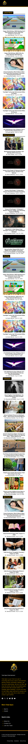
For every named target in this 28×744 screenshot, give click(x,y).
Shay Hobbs (11, 154)
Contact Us (7, 723)
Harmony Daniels (10, 417)
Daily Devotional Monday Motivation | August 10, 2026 (14, 609)
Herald (6, 711)
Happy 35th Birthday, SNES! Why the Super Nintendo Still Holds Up (14, 53)
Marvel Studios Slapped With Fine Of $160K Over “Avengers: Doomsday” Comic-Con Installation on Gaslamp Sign (14, 251)
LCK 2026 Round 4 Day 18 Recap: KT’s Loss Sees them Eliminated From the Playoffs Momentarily (14, 373)
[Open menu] (25, 3)
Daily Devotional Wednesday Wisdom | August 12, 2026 (14, 571)
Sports (6, 709)
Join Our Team (8, 725)
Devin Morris (10, 94)
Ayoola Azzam (11, 475)
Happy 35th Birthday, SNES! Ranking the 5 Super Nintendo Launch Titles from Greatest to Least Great (14, 32)
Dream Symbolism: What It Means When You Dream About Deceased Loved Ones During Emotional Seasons (14, 73)
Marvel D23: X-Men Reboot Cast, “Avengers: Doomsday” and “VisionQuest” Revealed (14, 230)
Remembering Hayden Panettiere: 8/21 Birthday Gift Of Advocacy (14, 152)
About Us (6, 721)
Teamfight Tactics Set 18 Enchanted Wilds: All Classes (14, 111)
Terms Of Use (23, 740)
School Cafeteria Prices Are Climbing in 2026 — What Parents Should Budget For (14, 415)
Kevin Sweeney (11, 174)
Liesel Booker (10, 35)
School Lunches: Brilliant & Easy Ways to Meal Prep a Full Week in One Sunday (14, 492)
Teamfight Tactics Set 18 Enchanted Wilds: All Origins (14, 92)
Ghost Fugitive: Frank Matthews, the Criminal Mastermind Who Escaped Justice (14, 396)
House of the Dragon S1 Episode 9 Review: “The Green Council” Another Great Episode (14, 172)
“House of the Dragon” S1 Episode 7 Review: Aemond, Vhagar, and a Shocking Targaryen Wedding (14, 210)
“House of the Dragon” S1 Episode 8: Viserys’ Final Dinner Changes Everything (14, 191)
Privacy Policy (10, 740)
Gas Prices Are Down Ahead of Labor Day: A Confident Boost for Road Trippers (14, 454)
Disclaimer (16, 740)
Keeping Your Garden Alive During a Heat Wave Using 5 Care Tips (14, 473)
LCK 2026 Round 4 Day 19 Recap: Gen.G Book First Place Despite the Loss (14, 130)
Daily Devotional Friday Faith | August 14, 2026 (14, 534)
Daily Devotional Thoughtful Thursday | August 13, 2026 (14, 553)
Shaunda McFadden (11, 76)
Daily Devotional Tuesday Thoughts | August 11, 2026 (14, 590)
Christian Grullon (10, 233)
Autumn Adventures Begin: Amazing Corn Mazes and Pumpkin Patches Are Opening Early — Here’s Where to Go (14, 435)
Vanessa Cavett (11, 536)
